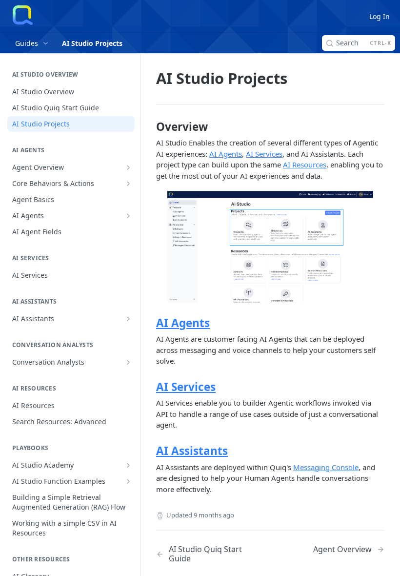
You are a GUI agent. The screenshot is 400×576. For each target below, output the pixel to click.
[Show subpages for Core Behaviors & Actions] (128, 183)
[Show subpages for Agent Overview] (128, 167)
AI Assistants (192, 450)
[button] (270, 246)
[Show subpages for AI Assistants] (128, 319)
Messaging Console (326, 467)
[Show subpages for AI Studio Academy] (128, 465)
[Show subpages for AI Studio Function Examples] (128, 481)
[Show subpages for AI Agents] (128, 216)
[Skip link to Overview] (149, 127)
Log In (379, 16)
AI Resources (304, 164)
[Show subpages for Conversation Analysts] (128, 362)
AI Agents (225, 154)
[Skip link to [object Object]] (149, 323)
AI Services (264, 154)
